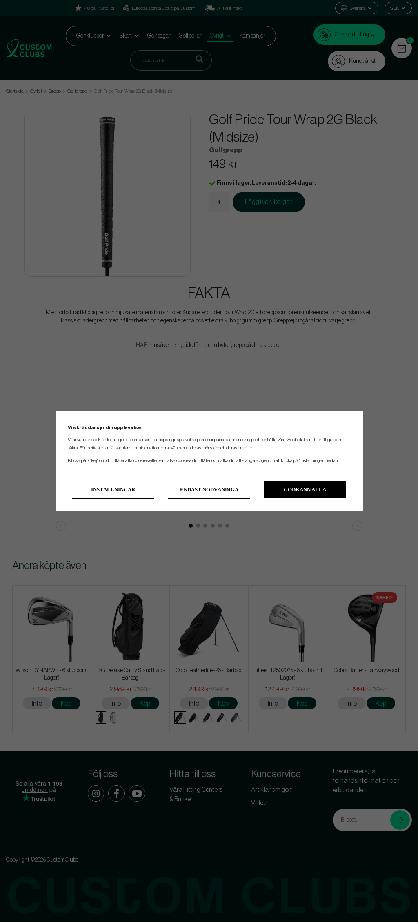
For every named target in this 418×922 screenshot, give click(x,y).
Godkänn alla (305, 490)
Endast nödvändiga (209, 490)
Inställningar (113, 490)
